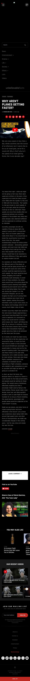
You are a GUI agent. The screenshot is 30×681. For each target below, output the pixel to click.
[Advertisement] (15, 25)
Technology (10, 96)
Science (4, 96)
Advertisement (15, 644)
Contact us (15, 636)
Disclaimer (15, 640)
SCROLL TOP (15, 678)
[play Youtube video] (15, 129)
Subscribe (22, 615)
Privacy (15, 648)
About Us (15, 632)
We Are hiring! (15, 652)
